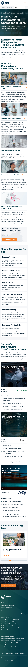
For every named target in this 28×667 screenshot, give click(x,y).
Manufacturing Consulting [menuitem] (7, 636)
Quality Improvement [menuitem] (6, 627)
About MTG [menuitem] (4, 613)
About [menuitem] (2, 610)
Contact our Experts (8, 585)
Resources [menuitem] (3, 657)
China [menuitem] (2, 653)
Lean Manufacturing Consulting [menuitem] (9, 646)
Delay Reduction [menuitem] (18, 627)
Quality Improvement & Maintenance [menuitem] (10, 625)
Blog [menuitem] (2, 660)
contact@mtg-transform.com (8, 605)
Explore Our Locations (6, 7)
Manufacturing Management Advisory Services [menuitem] (12, 638)
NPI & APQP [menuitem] (16, 619)
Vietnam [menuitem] (22, 653)
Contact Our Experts (10, 239)
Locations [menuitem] (3, 651)
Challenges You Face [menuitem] (5, 617)
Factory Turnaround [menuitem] (6, 619)
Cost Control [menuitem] (4, 629)
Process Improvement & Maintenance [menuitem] (10, 621)
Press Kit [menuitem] (11, 613)
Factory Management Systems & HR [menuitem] (10, 642)
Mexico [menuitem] (17, 653)
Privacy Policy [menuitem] (18, 613)
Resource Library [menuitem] (9, 660)
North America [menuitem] (9, 653)
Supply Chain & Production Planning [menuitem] (10, 623)
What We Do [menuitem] (3, 634)
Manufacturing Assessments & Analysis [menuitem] (11, 640)
